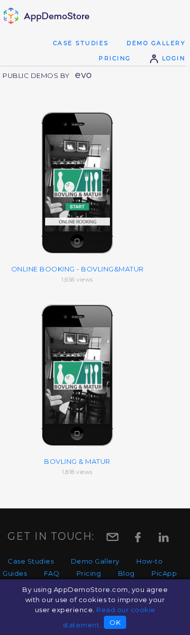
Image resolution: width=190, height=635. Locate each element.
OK (115, 622)
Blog (126, 573)
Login (172, 58)
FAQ (52, 573)
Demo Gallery (156, 43)
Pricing (115, 58)
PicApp (164, 573)
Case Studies (81, 43)
